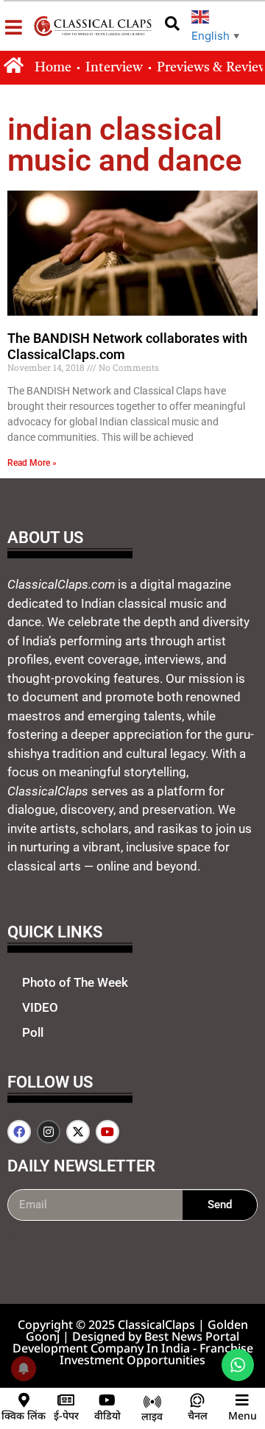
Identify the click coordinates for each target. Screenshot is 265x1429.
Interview (114, 67)
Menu (242, 1415)
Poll (32, 1032)
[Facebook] (19, 1131)
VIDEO (40, 1007)
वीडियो (107, 1415)
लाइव (152, 1416)
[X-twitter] (78, 1131)
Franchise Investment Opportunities (156, 1354)
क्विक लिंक (23, 1415)
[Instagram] (48, 1131)
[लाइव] (152, 1402)
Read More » (32, 463)
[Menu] (242, 1400)
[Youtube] (107, 1131)
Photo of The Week (75, 982)
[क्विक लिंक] (23, 1400)
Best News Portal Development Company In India (126, 1342)
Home (53, 67)
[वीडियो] (107, 1400)
